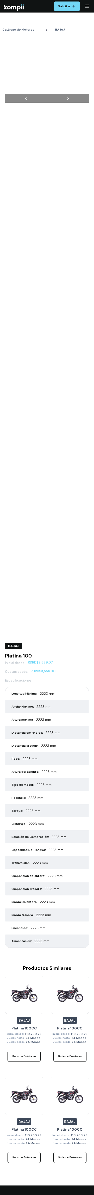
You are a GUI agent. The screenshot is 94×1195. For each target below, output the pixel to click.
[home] (12, 8)
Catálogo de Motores (18, 30)
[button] (87, 6)
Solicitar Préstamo (24, 1056)
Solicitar (64, 6)
